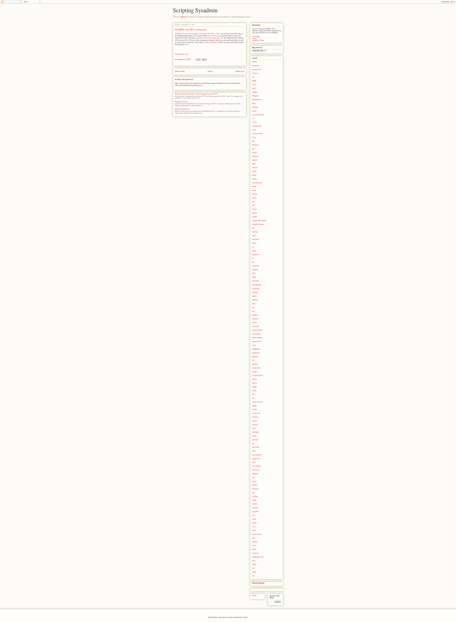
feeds (254, 186)
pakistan (255, 356)
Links (254, 36)
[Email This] (196, 59)
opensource (256, 341)
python (254, 383)
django (254, 160)
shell (253, 428)
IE (253, 258)
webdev (255, 542)
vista (253, 530)
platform (255, 364)
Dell (253, 149)
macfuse (255, 315)
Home (210, 71)
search (254, 421)
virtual (254, 523)
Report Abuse (258, 583)
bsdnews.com (183, 54)
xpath (254, 572)
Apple (254, 81)
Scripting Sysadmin (195, 10)
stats (254, 451)
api (253, 77)
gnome (254, 213)
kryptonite (255, 288)
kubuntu (255, 292)
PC (253, 360)
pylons (254, 379)
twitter (254, 500)
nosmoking (256, 334)
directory (255, 156)
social (254, 436)
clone (254, 130)
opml (254, 345)
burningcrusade (258, 115)
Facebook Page (258, 40)
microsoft (255, 326)
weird (254, 545)
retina (254, 391)
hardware (255, 239)
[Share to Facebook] (203, 59)
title (253, 493)
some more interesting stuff (213, 38)
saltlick (254, 406)
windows (255, 553)
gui (253, 228)
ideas (254, 251)
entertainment (257, 183)
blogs (254, 103)
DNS (253, 164)
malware (255, 319)
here (186, 44)
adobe (254, 62)
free (253, 205)
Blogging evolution (181, 101)
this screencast (213, 36)
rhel (253, 394)
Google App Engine (259, 220)
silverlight (255, 432)
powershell (256, 368)
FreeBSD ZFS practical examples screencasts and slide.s (195, 34)
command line (257, 133)
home (254, 243)
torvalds (255, 496)
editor (254, 175)
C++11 (254, 122)
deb (253, 141)
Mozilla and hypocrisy (184, 79)
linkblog (255, 300)
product (255, 372)
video (254, 519)
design (254, 152)
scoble (254, 409)
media (254, 322)
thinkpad (255, 489)
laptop (254, 296)
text (253, 477)
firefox (254, 198)
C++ (253, 118)
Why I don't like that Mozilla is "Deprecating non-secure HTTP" (196, 94)
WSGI (254, 564)
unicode (255, 508)
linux (253, 304)
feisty (254, 190)
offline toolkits (257, 338)
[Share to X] (201, 59)
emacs (254, 179)
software (255, 440)
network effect (257, 330)
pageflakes (256, 349)
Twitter (254, 38)
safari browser (257, 402)
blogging (255, 96)
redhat (254, 387)
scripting (255, 417)
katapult (255, 270)
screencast (256, 413)
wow (253, 560)
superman (256, 459)
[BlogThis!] (199, 59)
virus (254, 527)
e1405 (254, 171)
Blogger (245, 617)
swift (253, 462)
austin (254, 84)
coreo (254, 137)
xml (253, 568)
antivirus (255, 73)
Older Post (239, 71)
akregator (255, 65)
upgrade (255, 511)
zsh (253, 576)
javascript (255, 266)
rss (253, 398)
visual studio (256, 534)
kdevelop (255, 281)
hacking (255, 232)
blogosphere (256, 99)
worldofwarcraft (258, 557)
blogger (255, 92)
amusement (256, 69)
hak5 (254, 236)
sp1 (253, 443)
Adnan (183, 16)
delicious (255, 145)
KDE (253, 273)
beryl (254, 88)
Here (218, 34)
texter (254, 481)
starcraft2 (255, 447)
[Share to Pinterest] (205, 59)
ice (253, 247)
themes (255, 485)
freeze (254, 209)
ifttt (253, 262)
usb (253, 515)
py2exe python (257, 375)
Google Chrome (258, 224)
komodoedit (256, 285)
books (254, 111)
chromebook (256, 126)
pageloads (256, 353)
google (254, 217)
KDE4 (254, 277)
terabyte (255, 474)
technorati (255, 470)
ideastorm (255, 254)
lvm (253, 307)
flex (253, 202)
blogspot (255, 107)
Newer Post (180, 71)
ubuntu (254, 504)
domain (255, 167)
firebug (254, 194)
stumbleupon (257, 455)
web (253, 538)
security (255, 425)
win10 (254, 549)
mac (253, 311)
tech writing (256, 466)
